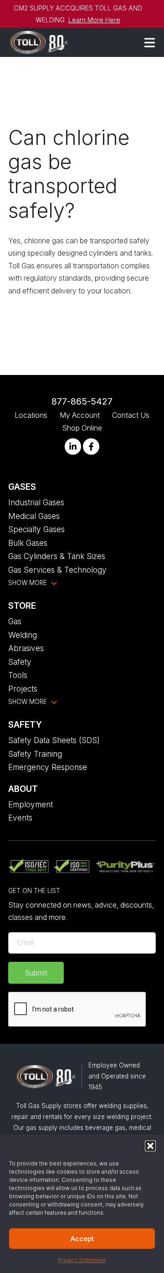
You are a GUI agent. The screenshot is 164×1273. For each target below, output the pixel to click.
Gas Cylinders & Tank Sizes (56, 556)
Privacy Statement (82, 1260)
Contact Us (130, 415)
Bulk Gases (27, 543)
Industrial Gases (36, 502)
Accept (82, 1238)
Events (20, 817)
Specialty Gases (36, 529)
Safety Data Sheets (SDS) (54, 740)
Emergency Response (47, 767)
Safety (19, 662)
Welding (22, 635)
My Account (80, 415)
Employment (30, 804)
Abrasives (26, 648)
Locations (31, 415)
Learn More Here (94, 20)
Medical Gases (34, 516)
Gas (14, 621)
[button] (150, 1145)
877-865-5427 (82, 401)
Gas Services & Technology (57, 570)
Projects (22, 688)
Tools (17, 675)
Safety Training (35, 754)
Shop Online (82, 428)
